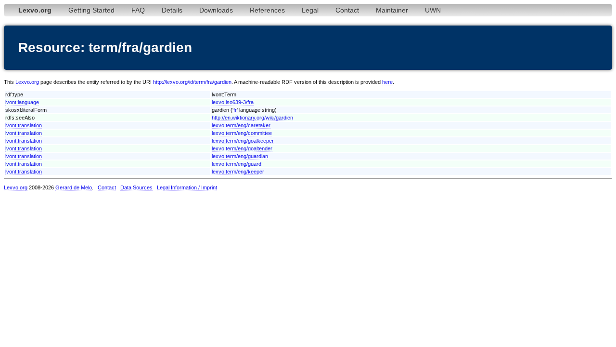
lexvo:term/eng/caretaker (241, 125)
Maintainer (392, 10)
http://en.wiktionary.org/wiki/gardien (252, 117)
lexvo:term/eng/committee (242, 133)
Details (172, 10)
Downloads (216, 10)
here (387, 82)
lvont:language (22, 102)
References (267, 10)
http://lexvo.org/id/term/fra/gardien (192, 82)
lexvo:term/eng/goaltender (242, 148)
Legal (310, 10)
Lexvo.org (27, 82)
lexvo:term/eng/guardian (240, 156)
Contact (347, 10)
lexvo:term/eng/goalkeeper (243, 141)
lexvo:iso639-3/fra (233, 102)
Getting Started (91, 10)
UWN (433, 10)
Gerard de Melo (73, 187)
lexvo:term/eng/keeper (238, 171)
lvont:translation (23, 125)
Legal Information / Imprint (187, 187)
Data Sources (136, 187)
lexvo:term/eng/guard (236, 164)
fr (235, 110)
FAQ (138, 10)
